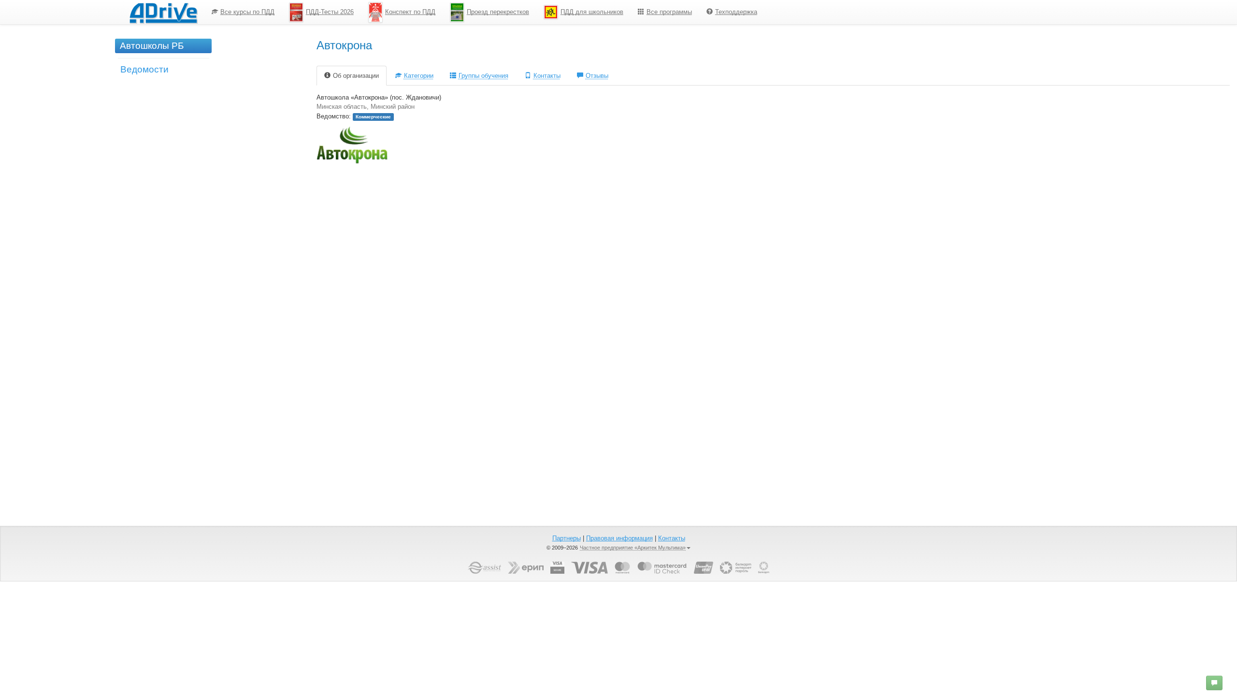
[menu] (484, 12)
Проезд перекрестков (498, 11)
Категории (418, 75)
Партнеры (566, 538)
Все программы (669, 11)
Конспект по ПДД (410, 11)
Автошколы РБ (152, 46)
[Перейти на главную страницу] (163, 12)
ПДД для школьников (592, 11)
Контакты (547, 75)
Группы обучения (483, 75)
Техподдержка (736, 11)
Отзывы (597, 75)
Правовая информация (619, 538)
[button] (1214, 683)
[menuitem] (243, 12)
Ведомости (144, 69)
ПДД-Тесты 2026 (330, 11)
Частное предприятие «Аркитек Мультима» (633, 548)
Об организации (356, 75)
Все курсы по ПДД (247, 11)
